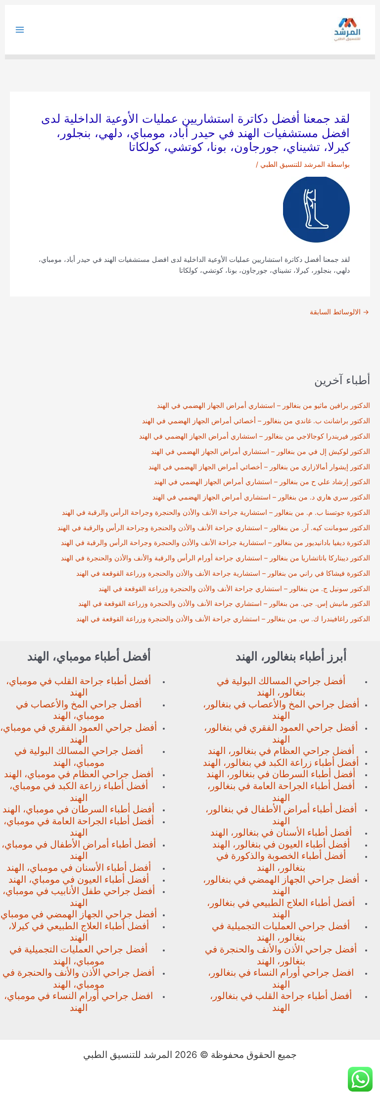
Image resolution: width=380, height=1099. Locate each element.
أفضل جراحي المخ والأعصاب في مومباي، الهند (79, 710)
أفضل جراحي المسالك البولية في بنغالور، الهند (281, 687)
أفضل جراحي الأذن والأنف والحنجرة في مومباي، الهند (78, 978)
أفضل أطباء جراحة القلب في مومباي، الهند (78, 687)
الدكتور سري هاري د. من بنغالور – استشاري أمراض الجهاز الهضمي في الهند (261, 497)
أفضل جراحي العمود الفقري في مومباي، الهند (78, 733)
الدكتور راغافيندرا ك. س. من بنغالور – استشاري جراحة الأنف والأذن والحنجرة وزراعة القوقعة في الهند (223, 619)
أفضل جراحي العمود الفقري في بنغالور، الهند (281, 733)
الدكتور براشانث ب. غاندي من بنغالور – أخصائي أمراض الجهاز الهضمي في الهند (256, 421)
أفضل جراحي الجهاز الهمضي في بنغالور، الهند (281, 885)
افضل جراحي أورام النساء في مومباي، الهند (78, 1001)
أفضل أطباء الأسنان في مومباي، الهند (78, 867)
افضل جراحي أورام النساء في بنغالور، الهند (281, 978)
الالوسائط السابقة (339, 312)
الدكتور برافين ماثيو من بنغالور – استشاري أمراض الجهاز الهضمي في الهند (263, 405)
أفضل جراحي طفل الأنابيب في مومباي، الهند (78, 896)
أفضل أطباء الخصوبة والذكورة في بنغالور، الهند (281, 861)
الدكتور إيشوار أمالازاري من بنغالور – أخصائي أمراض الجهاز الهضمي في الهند (259, 467)
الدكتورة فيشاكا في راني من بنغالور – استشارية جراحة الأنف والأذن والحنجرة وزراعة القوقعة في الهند (223, 573)
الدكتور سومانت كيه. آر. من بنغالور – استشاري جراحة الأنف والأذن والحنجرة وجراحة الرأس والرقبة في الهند (213, 528)
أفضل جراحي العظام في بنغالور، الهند (281, 750)
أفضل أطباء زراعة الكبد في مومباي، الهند (78, 791)
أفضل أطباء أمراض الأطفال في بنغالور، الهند (281, 815)
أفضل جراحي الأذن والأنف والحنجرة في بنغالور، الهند (281, 955)
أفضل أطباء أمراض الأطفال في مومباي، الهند (78, 850)
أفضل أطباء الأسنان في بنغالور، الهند (281, 832)
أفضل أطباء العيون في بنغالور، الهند (281, 844)
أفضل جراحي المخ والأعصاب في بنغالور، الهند (281, 710)
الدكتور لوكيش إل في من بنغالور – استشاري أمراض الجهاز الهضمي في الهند (260, 451)
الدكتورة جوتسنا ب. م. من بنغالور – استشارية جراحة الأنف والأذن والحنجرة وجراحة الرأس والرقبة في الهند (216, 512)
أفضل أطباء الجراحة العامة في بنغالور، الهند (281, 791)
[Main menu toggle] (20, 30)
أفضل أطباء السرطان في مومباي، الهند (78, 809)
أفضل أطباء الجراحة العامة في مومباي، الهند (78, 827)
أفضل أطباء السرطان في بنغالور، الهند (280, 774)
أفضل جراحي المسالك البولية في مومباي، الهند (78, 756)
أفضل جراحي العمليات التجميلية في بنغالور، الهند (281, 932)
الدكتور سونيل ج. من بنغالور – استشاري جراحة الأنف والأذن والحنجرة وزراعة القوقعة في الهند (234, 589)
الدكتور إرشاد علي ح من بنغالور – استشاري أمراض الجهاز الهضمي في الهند (262, 482)
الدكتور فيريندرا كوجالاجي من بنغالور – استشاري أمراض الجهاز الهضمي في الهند (254, 436)
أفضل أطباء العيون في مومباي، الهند (78, 879)
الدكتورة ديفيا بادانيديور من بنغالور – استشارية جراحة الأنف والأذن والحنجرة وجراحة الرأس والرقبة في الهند (215, 543)
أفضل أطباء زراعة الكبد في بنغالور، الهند (281, 762)
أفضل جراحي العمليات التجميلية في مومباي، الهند (78, 955)
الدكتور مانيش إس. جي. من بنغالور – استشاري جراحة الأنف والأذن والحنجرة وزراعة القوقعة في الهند (224, 603)
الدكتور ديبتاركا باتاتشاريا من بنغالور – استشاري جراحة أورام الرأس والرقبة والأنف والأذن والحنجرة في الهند (215, 558)
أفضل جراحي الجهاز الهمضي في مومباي (78, 914)
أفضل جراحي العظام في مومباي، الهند (78, 774)
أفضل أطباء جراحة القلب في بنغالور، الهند (281, 1001)
